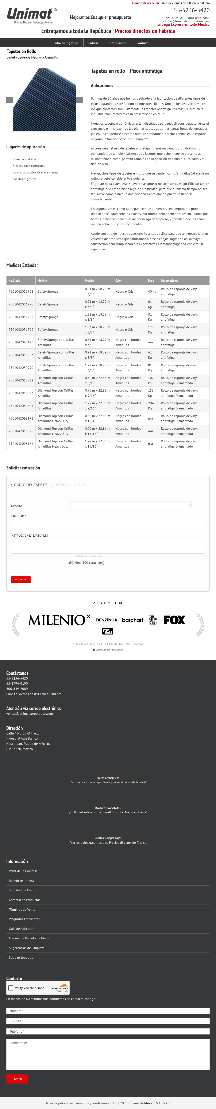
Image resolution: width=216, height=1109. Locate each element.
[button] (161, 42)
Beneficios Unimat (22, 880)
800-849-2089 (199, 18)
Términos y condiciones (92, 1103)
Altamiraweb (117, 650)
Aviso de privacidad (59, 1103)
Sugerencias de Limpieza (27, 948)
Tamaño (17, 506)
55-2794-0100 (177, 18)
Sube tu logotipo (21, 957)
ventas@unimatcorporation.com (186, 21)
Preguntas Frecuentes (24, 919)
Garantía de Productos (24, 900)
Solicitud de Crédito (23, 890)
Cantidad (18, 516)
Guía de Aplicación (22, 928)
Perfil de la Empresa (23, 871)
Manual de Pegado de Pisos (29, 938)
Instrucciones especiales (29, 535)
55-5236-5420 (192, 10)
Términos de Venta (22, 909)
